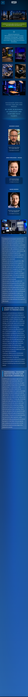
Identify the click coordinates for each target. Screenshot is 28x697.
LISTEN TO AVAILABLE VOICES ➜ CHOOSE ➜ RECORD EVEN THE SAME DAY (14, 24)
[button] (3, 2)
